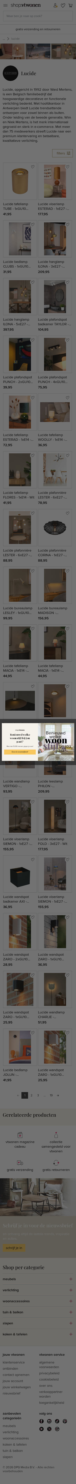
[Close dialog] (71, 725)
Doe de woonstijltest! (20, 752)
